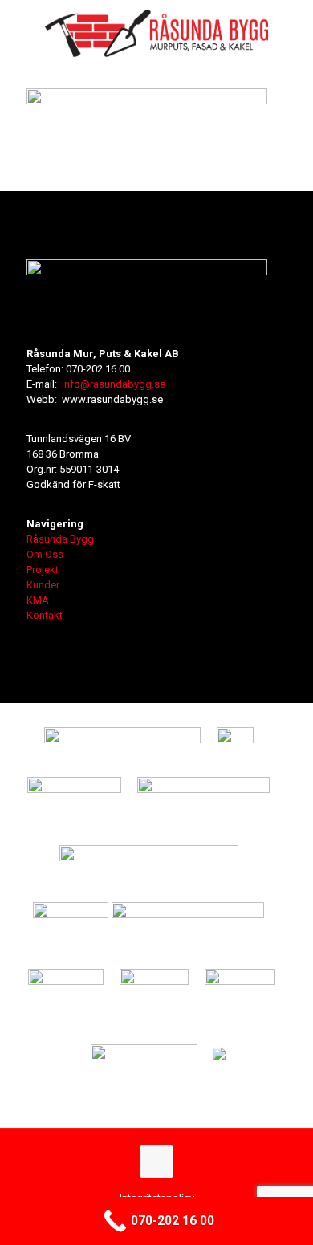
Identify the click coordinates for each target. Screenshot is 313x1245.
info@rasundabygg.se (113, 384)
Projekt (42, 570)
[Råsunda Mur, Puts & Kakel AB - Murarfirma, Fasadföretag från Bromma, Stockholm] (156, 32)
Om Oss (44, 554)
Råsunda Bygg (60, 539)
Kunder (42, 585)
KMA (37, 600)
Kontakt (44, 615)
